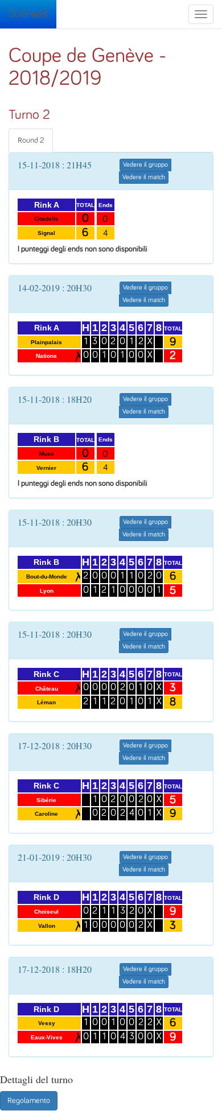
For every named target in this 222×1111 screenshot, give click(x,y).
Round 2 (31, 140)
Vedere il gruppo (145, 165)
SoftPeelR (28, 14)
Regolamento (28, 1101)
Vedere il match (143, 177)
